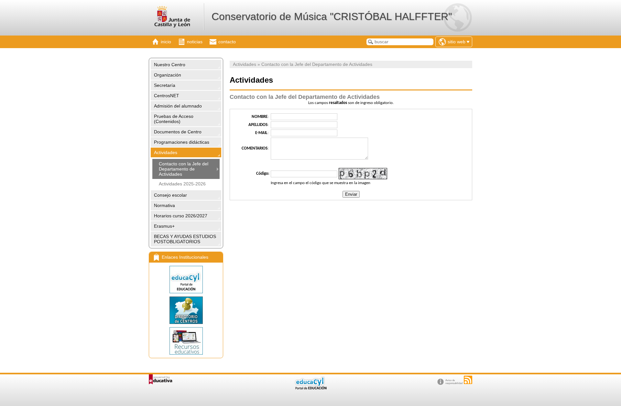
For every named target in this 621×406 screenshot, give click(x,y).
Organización (167, 75)
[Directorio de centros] (186, 310)
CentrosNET (166, 95)
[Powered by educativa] (160, 379)
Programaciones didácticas (181, 142)
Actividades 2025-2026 (182, 183)
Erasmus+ (164, 226)
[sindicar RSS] (468, 380)
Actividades (165, 152)
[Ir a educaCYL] (310, 388)
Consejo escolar (170, 195)
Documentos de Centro (178, 131)
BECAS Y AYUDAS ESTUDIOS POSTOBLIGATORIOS (185, 239)
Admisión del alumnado (178, 106)
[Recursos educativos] (186, 341)
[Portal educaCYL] (186, 279)
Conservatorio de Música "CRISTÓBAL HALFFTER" (332, 16)
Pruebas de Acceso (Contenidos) (173, 119)
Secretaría (164, 85)
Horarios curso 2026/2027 (180, 215)
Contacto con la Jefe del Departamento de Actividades (183, 169)
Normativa (164, 205)
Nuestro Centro (169, 64)
